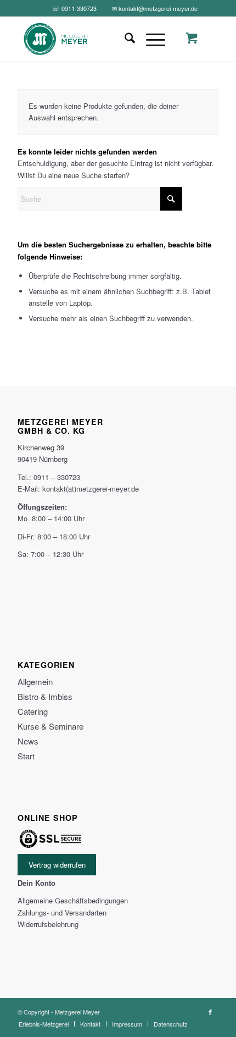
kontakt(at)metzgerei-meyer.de (90, 488)
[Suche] (124, 39)
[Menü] (150, 39)
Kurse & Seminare (50, 726)
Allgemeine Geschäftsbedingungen (73, 900)
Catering (33, 711)
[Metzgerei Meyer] (98, 39)
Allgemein (35, 681)
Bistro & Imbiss (45, 696)
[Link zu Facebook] (210, 1011)
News (28, 741)
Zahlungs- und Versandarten (62, 912)
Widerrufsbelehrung (48, 924)
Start (26, 756)
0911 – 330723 (56, 477)
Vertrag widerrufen (57, 864)
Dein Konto (36, 883)
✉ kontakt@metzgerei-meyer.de (155, 8)
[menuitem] (124, 39)
